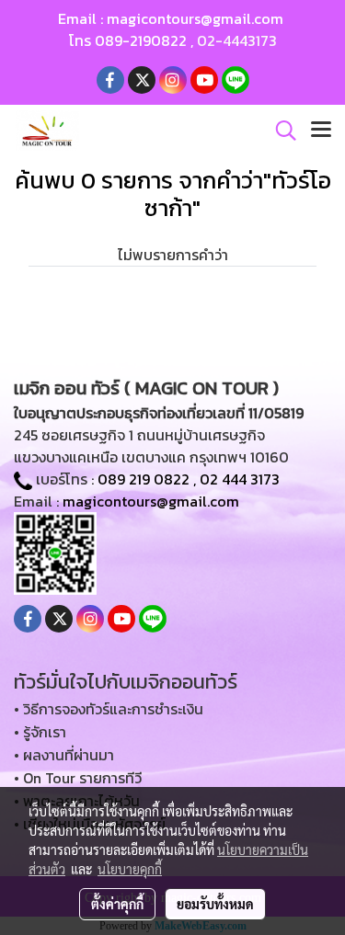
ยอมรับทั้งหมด (215, 903)
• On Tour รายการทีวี (78, 778)
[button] (279, 130)
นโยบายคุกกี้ (130, 869)
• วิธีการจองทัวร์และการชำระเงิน (108, 709)
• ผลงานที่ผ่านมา (64, 755)
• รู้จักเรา (40, 732)
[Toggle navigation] (321, 130)
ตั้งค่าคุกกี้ (117, 903)
